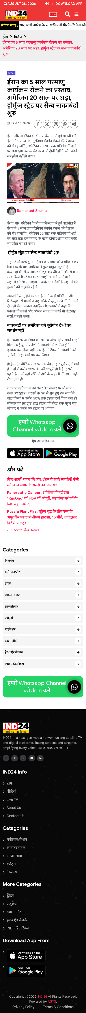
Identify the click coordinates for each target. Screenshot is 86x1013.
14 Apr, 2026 (20, 123)
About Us (14, 808)
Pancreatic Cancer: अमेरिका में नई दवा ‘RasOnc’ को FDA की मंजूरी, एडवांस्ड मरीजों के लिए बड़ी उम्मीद (42, 498)
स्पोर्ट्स (9, 618)
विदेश (18, 37)
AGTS (52, 1002)
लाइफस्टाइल (12, 595)
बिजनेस (9, 560)
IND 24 (42, 996)
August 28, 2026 (21, 4)
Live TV (12, 800)
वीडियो (11, 791)
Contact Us (15, 816)
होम (5, 37)
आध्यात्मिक (11, 606)
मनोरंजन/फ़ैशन (13, 572)
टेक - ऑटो (11, 641)
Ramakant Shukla (32, 211)
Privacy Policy (23, 1007)
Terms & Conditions (58, 1007)
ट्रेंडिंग (8, 583)
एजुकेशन (10, 629)
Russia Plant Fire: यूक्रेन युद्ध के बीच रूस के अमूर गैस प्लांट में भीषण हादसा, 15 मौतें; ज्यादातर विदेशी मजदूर (42, 517)
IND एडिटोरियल (14, 664)
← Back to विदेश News (23, 530)
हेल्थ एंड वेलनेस (14, 652)
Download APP (69, 4)
